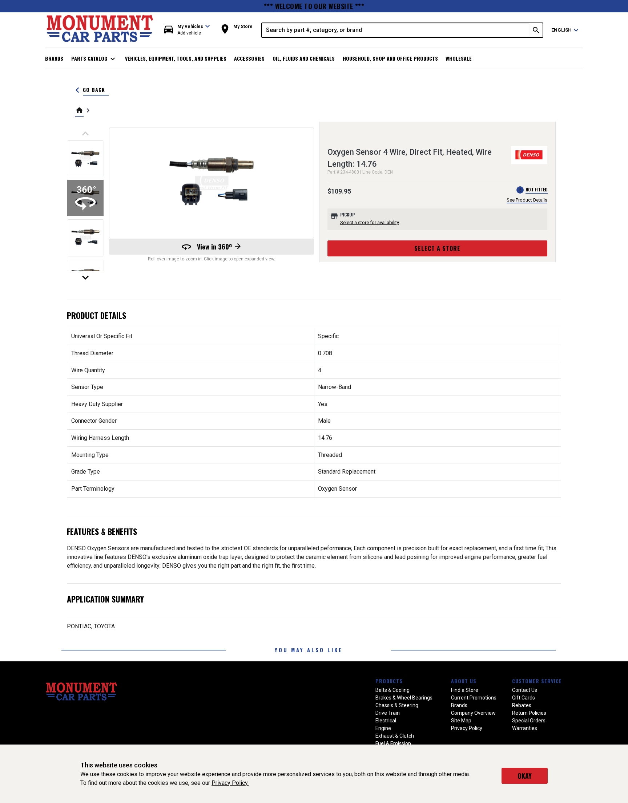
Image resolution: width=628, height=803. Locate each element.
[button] (187, 30)
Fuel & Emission (393, 743)
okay (525, 775)
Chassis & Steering (396, 705)
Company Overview (473, 713)
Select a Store (437, 248)
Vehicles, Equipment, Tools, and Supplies (175, 58)
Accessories (249, 58)
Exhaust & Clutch (394, 736)
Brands (54, 58)
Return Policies (529, 713)
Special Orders (529, 720)
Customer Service (537, 681)
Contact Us (524, 690)
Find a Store (464, 690)
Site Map (461, 720)
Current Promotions (473, 698)
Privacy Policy (466, 728)
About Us (463, 681)
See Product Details (527, 200)
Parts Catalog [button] (94, 58)
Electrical (385, 720)
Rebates (521, 705)
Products (389, 681)
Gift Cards (523, 698)
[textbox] (396, 30)
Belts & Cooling (392, 690)
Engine (383, 728)
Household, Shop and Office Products (390, 58)
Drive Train (387, 713)
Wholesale (459, 58)
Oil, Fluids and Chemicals (304, 58)
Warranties (524, 728)
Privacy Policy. (230, 782)
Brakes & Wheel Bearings (403, 698)
